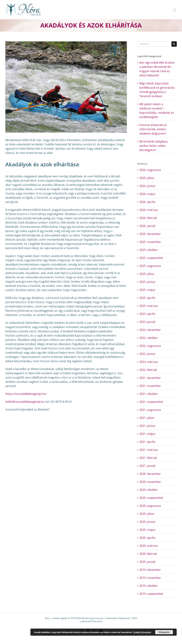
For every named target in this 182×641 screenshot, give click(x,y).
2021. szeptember (151, 402)
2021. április (147, 442)
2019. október (148, 586)
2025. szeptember (151, 258)
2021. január (147, 466)
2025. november (150, 242)
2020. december (150, 474)
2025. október (148, 250)
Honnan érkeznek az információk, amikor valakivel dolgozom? (153, 129)
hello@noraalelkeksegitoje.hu (25, 402)
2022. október (148, 338)
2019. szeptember (151, 594)
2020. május (147, 530)
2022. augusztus (150, 346)
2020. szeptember (151, 498)
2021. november (150, 386)
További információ (142, 632)
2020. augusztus (150, 506)
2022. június (147, 354)
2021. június (147, 426)
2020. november (150, 482)
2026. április (147, 202)
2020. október (148, 490)
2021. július (146, 418)
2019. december (150, 570)
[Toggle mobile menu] (175, 10)
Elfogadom (164, 632)
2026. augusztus (150, 170)
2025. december (150, 234)
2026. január (147, 226)
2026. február (148, 218)
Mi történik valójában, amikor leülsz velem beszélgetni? (153, 146)
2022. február (148, 370)
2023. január (147, 322)
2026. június (147, 186)
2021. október (148, 394)
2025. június (147, 282)
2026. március (148, 210)
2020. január (147, 562)
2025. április (147, 298)
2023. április (147, 314)
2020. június (147, 522)
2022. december (150, 330)
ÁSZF (134, 618)
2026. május (147, 194)
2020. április (147, 538)
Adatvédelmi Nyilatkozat (118, 618)
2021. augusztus (150, 410)
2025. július (146, 274)
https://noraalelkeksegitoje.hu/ (26, 394)
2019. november (150, 578)
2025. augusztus (150, 266)
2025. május (147, 290)
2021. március (148, 450)
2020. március (148, 546)
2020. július (146, 514)
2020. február (148, 554)
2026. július (146, 178)
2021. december (150, 378)
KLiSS (100, 621)
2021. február (148, 458)
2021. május (147, 434)
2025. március (148, 306)
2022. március (148, 362)
